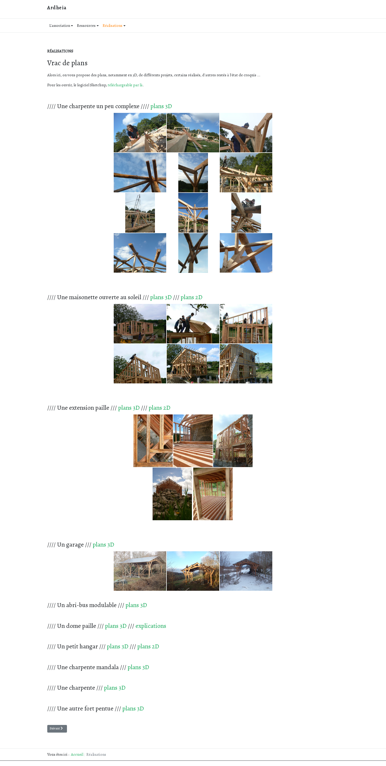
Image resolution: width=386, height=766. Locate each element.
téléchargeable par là (125, 85)
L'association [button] (59, 25)
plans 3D (161, 106)
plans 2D (191, 297)
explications (150, 626)
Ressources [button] (86, 25)
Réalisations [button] (112, 25)
